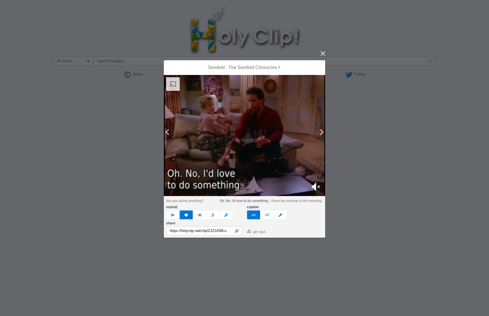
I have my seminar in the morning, (296, 201)
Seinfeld (216, 67)
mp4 (262, 232)
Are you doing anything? (185, 201)
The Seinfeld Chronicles (252, 67)
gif (255, 232)
